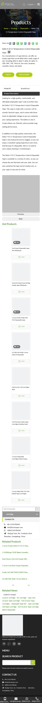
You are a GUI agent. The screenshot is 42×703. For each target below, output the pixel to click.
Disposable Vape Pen (18, 604)
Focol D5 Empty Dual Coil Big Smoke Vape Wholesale (21, 284)
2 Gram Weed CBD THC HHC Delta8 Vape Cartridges (21, 493)
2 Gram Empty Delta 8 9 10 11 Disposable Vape (15, 546)
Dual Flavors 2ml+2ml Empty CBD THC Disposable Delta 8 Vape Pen (15, 559)
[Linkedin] (14, 644)
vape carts (31, 598)
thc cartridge (21, 598)
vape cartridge (33, 604)
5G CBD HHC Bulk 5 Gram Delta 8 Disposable (20, 354)
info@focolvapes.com (15, 527)
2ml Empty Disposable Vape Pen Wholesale (20, 249)
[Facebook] (4, 644)
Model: (6, 89)
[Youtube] (19, 644)
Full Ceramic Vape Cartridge (28, 607)
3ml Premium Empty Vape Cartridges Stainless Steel (20, 423)
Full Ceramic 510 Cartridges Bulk (20, 388)
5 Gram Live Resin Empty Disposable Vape (15, 566)
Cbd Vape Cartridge (9, 607)
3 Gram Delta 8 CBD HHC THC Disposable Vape (20, 319)
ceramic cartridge (8, 598)
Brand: (23, 89)
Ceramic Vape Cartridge (11, 601)
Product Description (11, 94)
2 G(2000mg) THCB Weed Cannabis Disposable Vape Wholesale (15, 552)
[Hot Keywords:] (38, 509)
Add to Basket (24, 75)
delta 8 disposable (8, 610)
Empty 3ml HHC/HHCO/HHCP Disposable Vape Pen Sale (15, 572)
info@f (6, 682)
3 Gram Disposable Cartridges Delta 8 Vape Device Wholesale (19, 458)
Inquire (8, 75)
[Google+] (9, 644)
